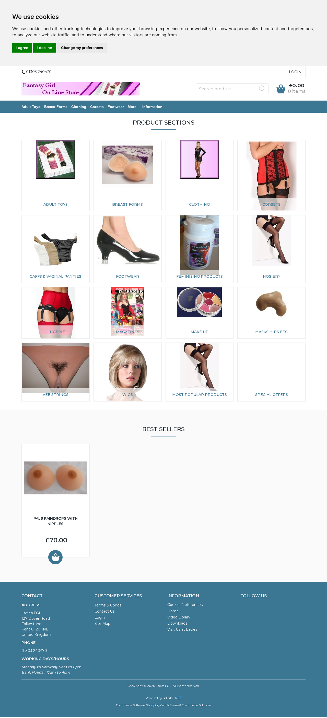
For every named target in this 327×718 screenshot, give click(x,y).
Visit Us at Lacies (182, 629)
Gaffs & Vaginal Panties (55, 276)
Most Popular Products (199, 394)
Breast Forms (55, 107)
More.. (133, 107)
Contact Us (104, 611)
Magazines (127, 332)
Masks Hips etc (271, 332)
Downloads (177, 623)
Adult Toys (30, 107)
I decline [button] (44, 47)
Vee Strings (55, 394)
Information (152, 107)
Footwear (116, 107)
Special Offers (271, 394)
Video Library (178, 617)
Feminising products (199, 276)
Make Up (199, 332)
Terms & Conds (108, 605)
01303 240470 (34, 650)
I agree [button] (22, 47)
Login (295, 72)
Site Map (102, 623)
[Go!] (262, 88)
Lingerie (55, 332)
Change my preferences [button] (82, 47)
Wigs (127, 394)
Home (173, 611)
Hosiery (271, 276)
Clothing (78, 107)
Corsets (97, 107)
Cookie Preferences (185, 604)
